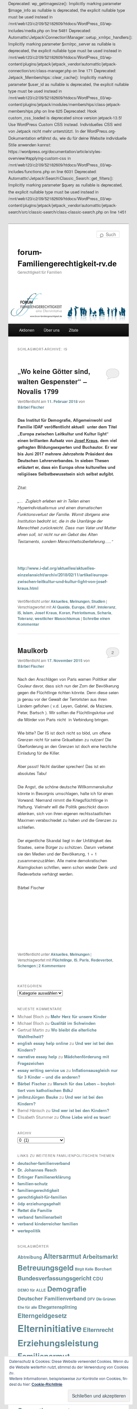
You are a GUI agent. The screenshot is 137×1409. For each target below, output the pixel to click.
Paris (84, 960)
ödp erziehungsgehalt (39, 1204)
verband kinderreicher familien (48, 1224)
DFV (91, 1299)
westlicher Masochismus (57, 618)
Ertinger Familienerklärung (44, 1177)
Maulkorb (33, 650)
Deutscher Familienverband (52, 1298)
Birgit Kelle (84, 1269)
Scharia (104, 613)
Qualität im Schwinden (73, 1023)
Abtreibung (30, 1257)
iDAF (91, 607)
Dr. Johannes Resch (37, 1170)
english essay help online (43, 1043)
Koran (64, 613)
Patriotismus (83, 613)
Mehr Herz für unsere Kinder (78, 1016)
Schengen (27, 966)
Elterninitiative (50, 1328)
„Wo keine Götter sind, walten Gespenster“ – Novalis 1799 (54, 381)
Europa (78, 607)
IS (19, 613)
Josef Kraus (46, 613)
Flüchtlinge (62, 960)
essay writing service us (41, 1070)
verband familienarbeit (40, 1217)
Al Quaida (61, 607)
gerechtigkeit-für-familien (42, 1197)
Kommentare (52, 966)
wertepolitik (29, 1231)
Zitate (73, 330)
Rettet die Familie (35, 1210)
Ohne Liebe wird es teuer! (85, 1117)
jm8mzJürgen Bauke (38, 1097)
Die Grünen (106, 1299)
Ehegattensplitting (57, 1307)
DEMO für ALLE (32, 1290)
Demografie (66, 1289)
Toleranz (25, 618)
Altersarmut (62, 1256)
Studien (98, 601)
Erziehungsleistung (58, 1342)
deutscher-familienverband (44, 1163)
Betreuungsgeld (46, 1267)
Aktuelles (59, 601)
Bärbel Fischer (31, 407)
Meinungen (80, 601)
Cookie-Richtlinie (47, 1384)
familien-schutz (33, 1183)
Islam (28, 613)
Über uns (52, 330)
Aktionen (26, 330)
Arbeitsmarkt (100, 1256)
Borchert (103, 1269)
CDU (98, 1278)
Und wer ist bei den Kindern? (80, 1110)
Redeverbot (101, 960)
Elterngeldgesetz (42, 1315)
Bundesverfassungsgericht (54, 1278)
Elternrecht (98, 1329)
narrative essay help (37, 1056)
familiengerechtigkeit (38, 1190)
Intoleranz (106, 607)
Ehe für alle (27, 1307)
